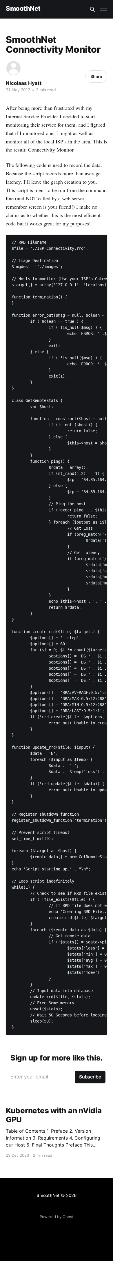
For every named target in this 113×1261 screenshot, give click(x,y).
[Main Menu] (103, 9)
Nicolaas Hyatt (24, 83)
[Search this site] (92, 9)
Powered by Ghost (57, 1216)
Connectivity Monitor (50, 149)
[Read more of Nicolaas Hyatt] (13, 68)
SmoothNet (23, 9)
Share (96, 76)
